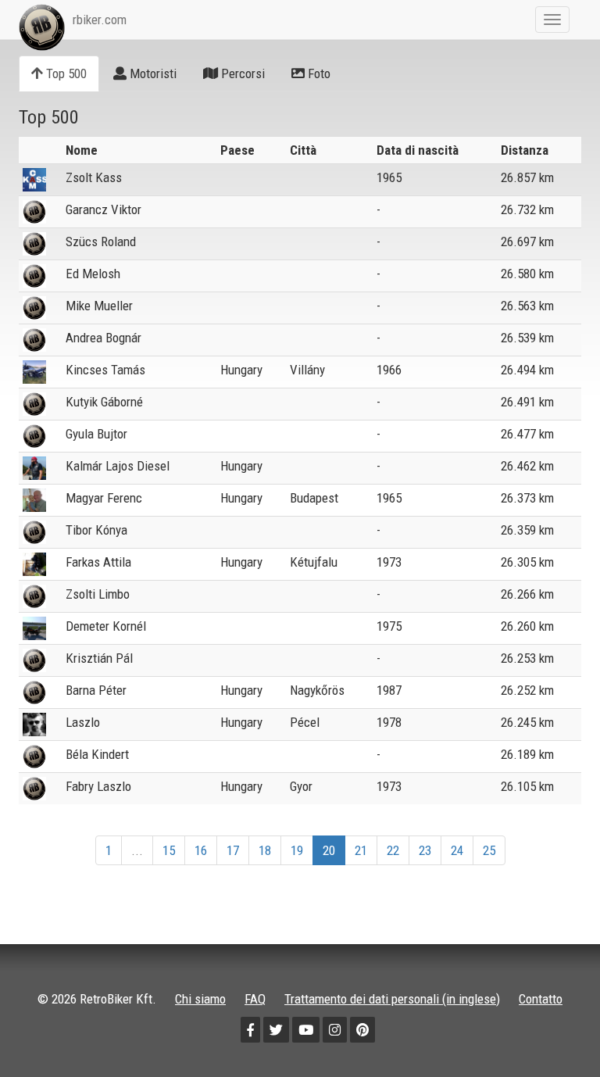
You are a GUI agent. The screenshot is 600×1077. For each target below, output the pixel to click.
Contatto (540, 999)
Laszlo (83, 722)
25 (489, 850)
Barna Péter (96, 690)
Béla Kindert (97, 754)
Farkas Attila (98, 562)
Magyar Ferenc (104, 498)
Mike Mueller (99, 305)
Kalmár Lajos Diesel (118, 466)
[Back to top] (555, 1032)
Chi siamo (200, 999)
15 (168, 850)
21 (361, 850)
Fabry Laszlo (98, 786)
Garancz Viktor (103, 209)
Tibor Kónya (96, 530)
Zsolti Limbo (98, 594)
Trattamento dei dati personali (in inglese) (392, 999)
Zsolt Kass (94, 177)
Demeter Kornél (106, 626)
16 (201, 850)
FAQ (255, 999)
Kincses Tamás (105, 369)
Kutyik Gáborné (104, 402)
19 (297, 850)
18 (265, 850)
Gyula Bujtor (96, 434)
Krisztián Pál (99, 658)
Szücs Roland (101, 241)
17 (233, 850)
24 (457, 850)
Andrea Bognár (103, 337)
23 (425, 850)
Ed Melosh (93, 273)
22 (393, 850)
